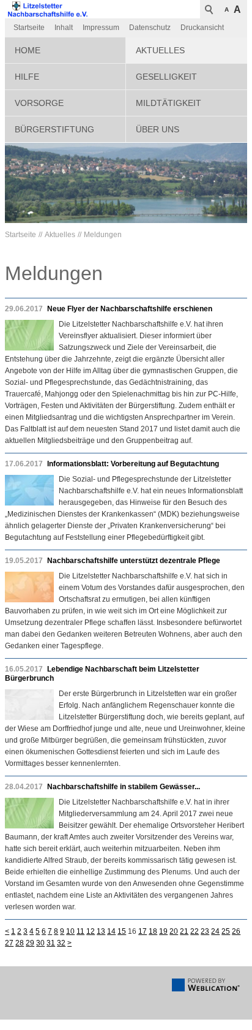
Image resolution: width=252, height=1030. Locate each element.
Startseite (29, 27)
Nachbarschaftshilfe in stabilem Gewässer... (123, 786)
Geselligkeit (166, 76)
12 (90, 931)
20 (173, 931)
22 (194, 931)
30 (40, 943)
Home (27, 50)
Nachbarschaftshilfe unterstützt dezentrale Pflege (133, 560)
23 (205, 931)
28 (19, 943)
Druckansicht (202, 27)
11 (80, 931)
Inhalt (63, 27)
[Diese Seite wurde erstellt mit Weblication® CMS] (206, 989)
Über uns (157, 129)
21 (184, 931)
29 (30, 943)
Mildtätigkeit (168, 103)
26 (236, 931)
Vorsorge (39, 103)
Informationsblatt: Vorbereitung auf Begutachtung (133, 464)
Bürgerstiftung (54, 129)
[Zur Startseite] (48, 9)
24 (215, 931)
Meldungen (103, 234)
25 (225, 931)
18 (153, 931)
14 (111, 931)
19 (163, 931)
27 (9, 943)
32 (61, 943)
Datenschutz (150, 27)
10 (70, 931)
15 (121, 931)
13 (101, 931)
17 (142, 931)
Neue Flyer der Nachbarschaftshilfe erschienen (129, 309)
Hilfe (27, 76)
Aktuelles (160, 50)
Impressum (101, 27)
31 (50, 943)
